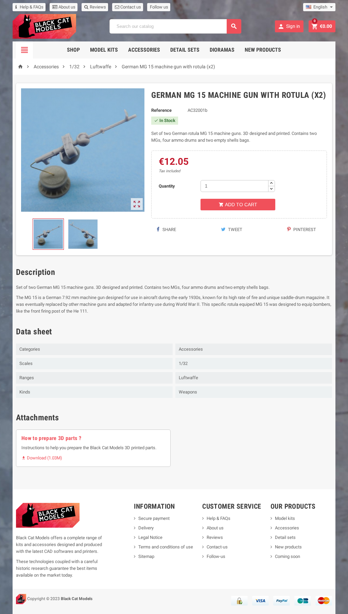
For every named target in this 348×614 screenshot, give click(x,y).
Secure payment (154, 518)
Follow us (159, 7)
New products (288, 546)
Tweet (234, 229)
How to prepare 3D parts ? (51, 438)
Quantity (167, 186)
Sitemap (146, 556)
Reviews (97, 7)
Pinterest (304, 229)
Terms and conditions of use (165, 546)
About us (66, 7)
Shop (73, 50)
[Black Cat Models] (44, 26)
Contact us (130, 7)
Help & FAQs (32, 7)
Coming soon (287, 556)
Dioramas (222, 50)
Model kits (285, 518)
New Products (263, 50)
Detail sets (184, 50)
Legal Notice (150, 537)
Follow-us (216, 556)
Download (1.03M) (41, 457)
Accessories (144, 50)
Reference (161, 110)
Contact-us (217, 546)
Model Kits (104, 50)
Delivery (146, 527)
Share (168, 229)
